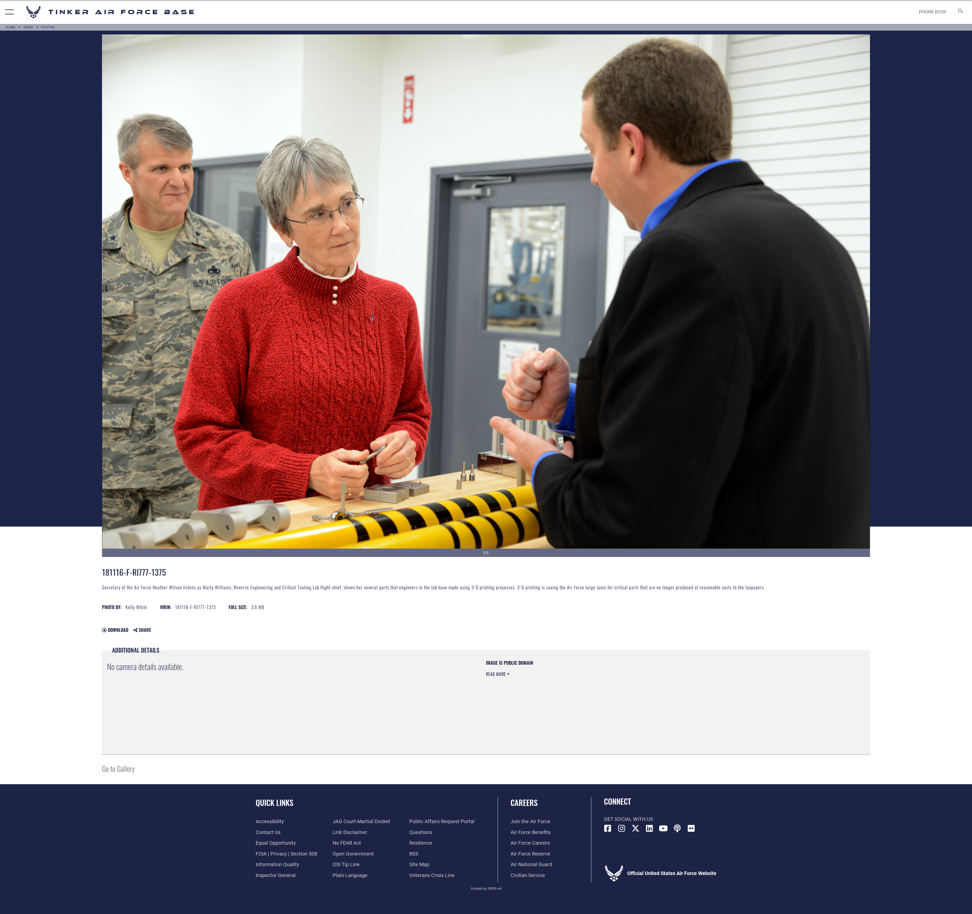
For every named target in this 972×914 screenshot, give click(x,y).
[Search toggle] (960, 12)
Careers (524, 802)
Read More (496, 674)
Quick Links (274, 802)
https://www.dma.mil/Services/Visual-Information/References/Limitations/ (647, 692)
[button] (8, 12)
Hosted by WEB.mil (486, 888)
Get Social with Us (628, 819)
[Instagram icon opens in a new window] (621, 828)
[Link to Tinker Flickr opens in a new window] (691, 828)
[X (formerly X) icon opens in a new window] (635, 828)
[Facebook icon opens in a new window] (608, 828)
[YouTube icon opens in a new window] (663, 828)
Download (117, 630)
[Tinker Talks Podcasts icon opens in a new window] (677, 828)
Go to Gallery (118, 768)
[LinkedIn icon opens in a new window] (649, 828)
